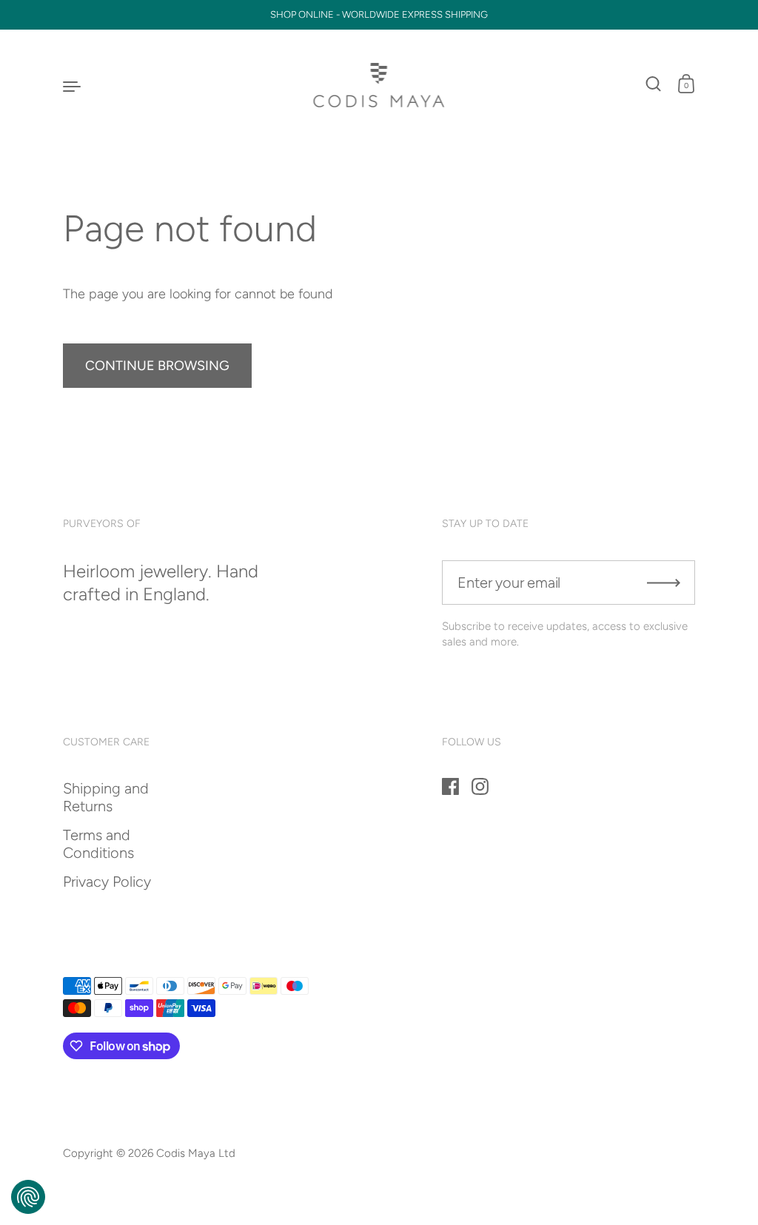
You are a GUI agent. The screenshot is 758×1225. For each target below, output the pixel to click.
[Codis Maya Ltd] (379, 85)
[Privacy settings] (28, 1197)
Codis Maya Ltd (195, 1153)
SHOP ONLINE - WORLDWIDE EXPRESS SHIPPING (379, 15)
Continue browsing (157, 366)
